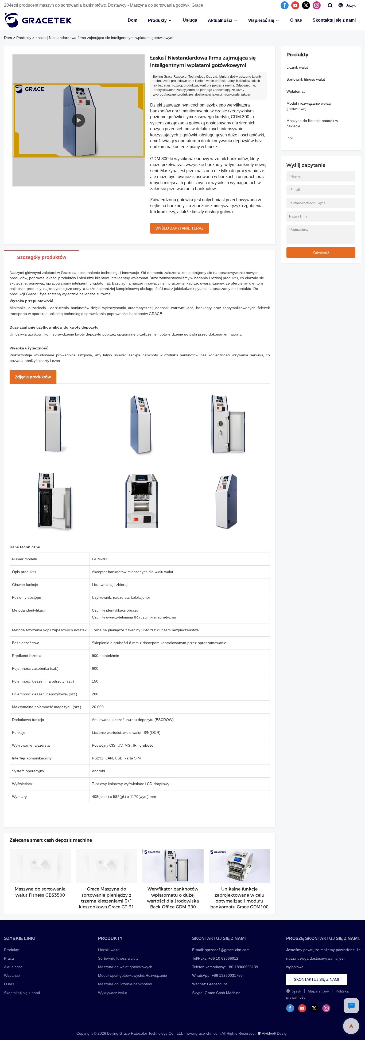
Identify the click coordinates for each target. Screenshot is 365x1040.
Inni (289, 138)
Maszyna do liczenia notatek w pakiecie (312, 123)
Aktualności (220, 20)
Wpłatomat (295, 91)
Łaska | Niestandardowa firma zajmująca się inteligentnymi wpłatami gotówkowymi (105, 38)
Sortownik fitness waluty (118, 958)
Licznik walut (297, 67)
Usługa (190, 20)
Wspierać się (261, 20)
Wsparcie (12, 975)
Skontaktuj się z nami (334, 20)
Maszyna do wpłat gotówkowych (125, 967)
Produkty (157, 20)
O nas (296, 20)
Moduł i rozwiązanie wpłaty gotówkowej (309, 106)
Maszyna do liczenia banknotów (125, 984)
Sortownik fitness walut (305, 79)
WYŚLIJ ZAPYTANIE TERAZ (180, 228)
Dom (132, 20)
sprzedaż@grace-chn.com (227, 950)
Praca (9, 958)
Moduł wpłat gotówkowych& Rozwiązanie (132, 975)
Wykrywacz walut (112, 993)
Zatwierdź (321, 252)
